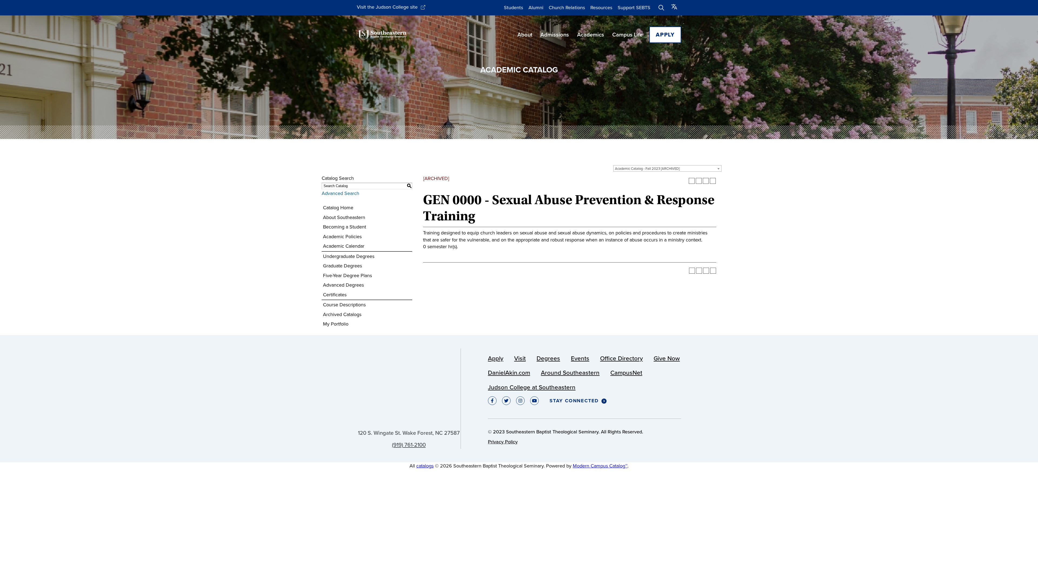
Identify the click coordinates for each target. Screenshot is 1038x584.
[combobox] (667, 168)
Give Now (667, 358)
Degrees (548, 358)
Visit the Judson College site (387, 7)
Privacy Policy (503, 441)
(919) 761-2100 (409, 445)
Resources (601, 7)
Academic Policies (342, 236)
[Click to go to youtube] (534, 400)
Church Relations (567, 7)
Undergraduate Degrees (348, 256)
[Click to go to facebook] (492, 400)
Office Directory (621, 358)
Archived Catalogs (342, 314)
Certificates (335, 294)
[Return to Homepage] (382, 34)
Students (513, 7)
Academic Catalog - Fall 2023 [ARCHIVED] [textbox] (647, 168)
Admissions (554, 35)
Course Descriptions (344, 304)
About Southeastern (344, 217)
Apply (665, 35)
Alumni (535, 7)
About (524, 35)
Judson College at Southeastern (531, 387)
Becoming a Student (344, 226)
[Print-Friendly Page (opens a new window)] (706, 181)
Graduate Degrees (342, 265)
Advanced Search (340, 193)
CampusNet (626, 372)
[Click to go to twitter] (506, 400)
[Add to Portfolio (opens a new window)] (692, 181)
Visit (520, 358)
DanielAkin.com (509, 372)
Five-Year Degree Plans (347, 275)
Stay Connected (574, 401)
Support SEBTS (634, 7)
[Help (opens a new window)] (713, 181)
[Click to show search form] (661, 8)
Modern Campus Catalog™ (600, 465)
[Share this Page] (699, 181)
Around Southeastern (570, 372)
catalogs (425, 465)
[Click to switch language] (674, 7)
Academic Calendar (343, 246)
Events (580, 358)
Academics (590, 35)
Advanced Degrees (343, 284)
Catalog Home (338, 207)
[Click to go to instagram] (520, 400)
